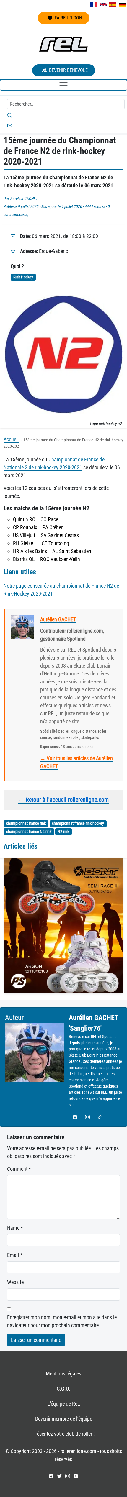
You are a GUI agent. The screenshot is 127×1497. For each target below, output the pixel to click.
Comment (19, 1169)
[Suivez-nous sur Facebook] (51, 1476)
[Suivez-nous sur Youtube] (76, 1476)
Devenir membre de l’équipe (63, 1419)
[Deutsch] (122, 5)
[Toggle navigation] (63, 85)
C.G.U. (63, 1388)
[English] (103, 4)
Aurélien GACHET (24, 198)
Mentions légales (63, 1373)
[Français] (93, 4)
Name (15, 1228)
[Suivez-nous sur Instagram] (67, 1476)
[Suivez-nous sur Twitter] (59, 1476)
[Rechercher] (63, 115)
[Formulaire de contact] (63, 125)
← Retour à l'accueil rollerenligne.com (63, 799)
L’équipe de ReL (63, 1404)
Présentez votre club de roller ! (63, 1434)
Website (15, 1282)
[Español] (112, 4)
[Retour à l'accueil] (63, 44)
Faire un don (68, 18)
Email (14, 1255)
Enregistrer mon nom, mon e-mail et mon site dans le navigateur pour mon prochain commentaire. (62, 1321)
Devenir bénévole (68, 70)
